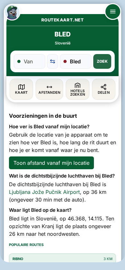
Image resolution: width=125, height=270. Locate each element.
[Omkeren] (52, 61)
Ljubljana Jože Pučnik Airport (44, 192)
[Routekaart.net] (12, 12)
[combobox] (33, 61)
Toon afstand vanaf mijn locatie (51, 163)
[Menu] (112, 11)
